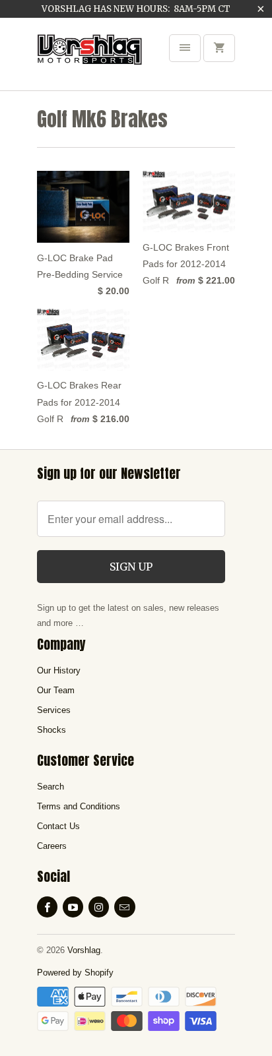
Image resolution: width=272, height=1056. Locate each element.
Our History (59, 670)
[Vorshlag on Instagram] (98, 906)
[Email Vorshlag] (124, 906)
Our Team (56, 690)
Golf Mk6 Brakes (102, 119)
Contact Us (58, 826)
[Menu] (185, 48)
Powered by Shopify (75, 973)
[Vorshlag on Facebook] (47, 906)
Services (54, 710)
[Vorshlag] (90, 59)
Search (50, 787)
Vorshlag (83, 950)
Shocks (51, 730)
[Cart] (219, 48)
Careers (52, 846)
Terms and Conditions (78, 806)
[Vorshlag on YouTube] (73, 906)
